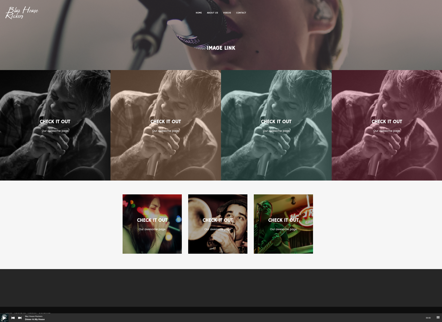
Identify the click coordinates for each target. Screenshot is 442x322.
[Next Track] (19, 320)
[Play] (1, 315)
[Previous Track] (12, 320)
